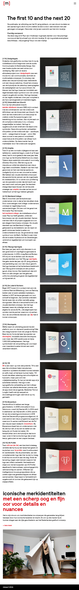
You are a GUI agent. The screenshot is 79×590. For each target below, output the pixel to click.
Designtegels (25, 73)
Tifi (3, 366)
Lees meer (8, 525)
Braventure (28, 424)
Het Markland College (10, 213)
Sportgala (33, 259)
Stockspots (6, 336)
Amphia (16, 189)
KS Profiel (18, 450)
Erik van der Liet (12, 445)
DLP (31, 315)
